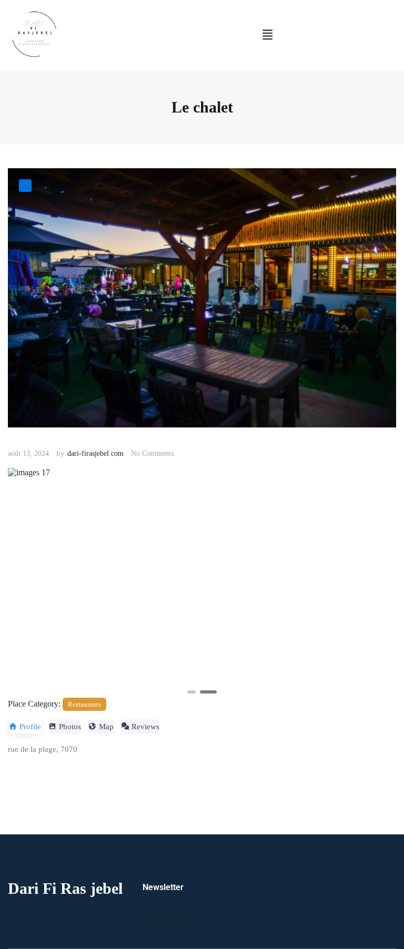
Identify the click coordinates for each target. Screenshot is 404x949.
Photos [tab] (70, 726)
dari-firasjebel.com (95, 453)
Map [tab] (106, 726)
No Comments (152, 453)
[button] (267, 35)
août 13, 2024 (28, 453)
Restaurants (84, 704)
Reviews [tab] (145, 726)
